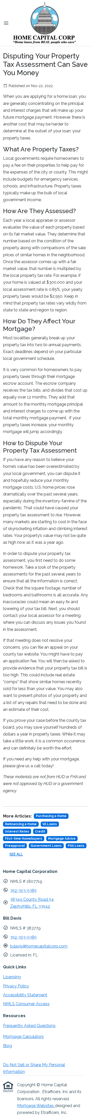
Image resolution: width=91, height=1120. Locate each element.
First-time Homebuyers (23, 838)
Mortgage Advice (62, 838)
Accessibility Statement (25, 995)
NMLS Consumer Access (26, 1003)
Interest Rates (17, 831)
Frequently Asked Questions (29, 1025)
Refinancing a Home (21, 824)
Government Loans (46, 845)
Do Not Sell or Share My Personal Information (34, 1068)
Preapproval (15, 845)
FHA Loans (76, 845)
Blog (7, 1045)
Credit (40, 831)
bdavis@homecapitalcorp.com (38, 946)
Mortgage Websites (36, 1105)
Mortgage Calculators (23, 1036)
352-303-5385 (23, 890)
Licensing (12, 976)
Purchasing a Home (51, 816)
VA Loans (49, 824)
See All (16, 854)
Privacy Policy (16, 986)
